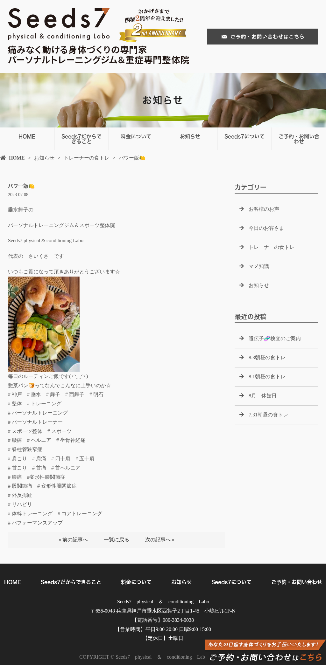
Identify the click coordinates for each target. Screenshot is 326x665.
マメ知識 (259, 266)
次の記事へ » (159, 539)
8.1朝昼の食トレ (267, 376)
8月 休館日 (263, 395)
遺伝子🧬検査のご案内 (275, 338)
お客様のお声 (264, 209)
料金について (136, 136)
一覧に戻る (116, 539)
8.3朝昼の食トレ (267, 357)
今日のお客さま (266, 228)
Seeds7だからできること (81, 139)
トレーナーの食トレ (87, 158)
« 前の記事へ (73, 539)
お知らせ (190, 136)
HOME (26, 136)
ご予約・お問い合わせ (299, 139)
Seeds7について (244, 136)
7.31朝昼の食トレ (268, 414)
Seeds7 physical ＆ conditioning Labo (163, 601)
